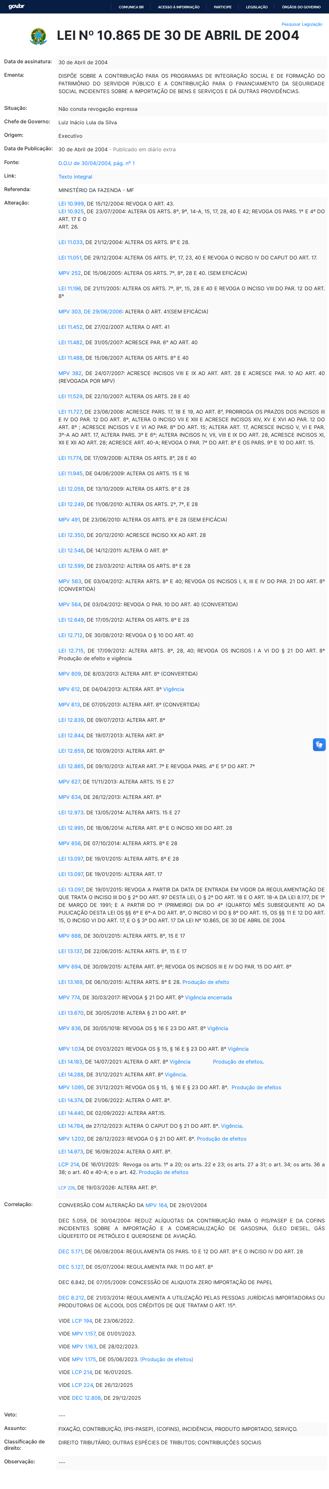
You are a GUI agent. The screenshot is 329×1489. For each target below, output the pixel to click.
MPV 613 (69, 704)
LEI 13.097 (70, 858)
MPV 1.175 (84, 1359)
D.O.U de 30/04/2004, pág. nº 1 (96, 163)
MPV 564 (69, 604)
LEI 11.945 (70, 473)
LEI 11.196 (69, 288)
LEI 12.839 (71, 720)
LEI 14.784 (70, 1126)
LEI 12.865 (71, 766)
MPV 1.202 (71, 1138)
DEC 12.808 (86, 1398)
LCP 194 (82, 1321)
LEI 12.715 (71, 650)
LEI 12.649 (71, 620)
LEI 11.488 (70, 358)
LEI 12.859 (71, 751)
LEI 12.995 (71, 828)
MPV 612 (69, 689)
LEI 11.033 (70, 242)
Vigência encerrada (208, 997)
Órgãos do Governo (301, 7)
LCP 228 (66, 1188)
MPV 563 (69, 581)
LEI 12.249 (71, 504)
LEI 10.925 (71, 211)
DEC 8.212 (71, 1297)
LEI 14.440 (71, 1113)
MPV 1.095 (71, 1087)
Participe (223, 7)
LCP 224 (82, 1385)
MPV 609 (69, 673)
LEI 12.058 (71, 489)
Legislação (257, 7)
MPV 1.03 (69, 1049)
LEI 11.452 (70, 327)
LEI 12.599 (71, 566)
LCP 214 (68, 1164)
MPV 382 (70, 373)
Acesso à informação (179, 7)
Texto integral (75, 176)
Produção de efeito (205, 982)
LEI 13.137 (70, 951)
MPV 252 (69, 273)
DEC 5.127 (70, 1267)
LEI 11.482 (70, 342)
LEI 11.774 (69, 458)
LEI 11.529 (70, 396)
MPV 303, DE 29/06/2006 (90, 311)
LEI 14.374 (70, 1100)
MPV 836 (69, 1028)
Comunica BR (131, 7)
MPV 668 (69, 936)
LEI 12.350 (71, 535)
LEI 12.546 (71, 550)
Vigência (173, 689)
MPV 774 (69, 997)
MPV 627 (69, 781)
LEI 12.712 (70, 635)
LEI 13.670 (71, 1013)
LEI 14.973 (70, 1151)
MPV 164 (156, 1205)
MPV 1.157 (83, 1333)
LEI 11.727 (70, 411)
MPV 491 (69, 519)
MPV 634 (69, 797)
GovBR (16, 7)
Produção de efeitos (237, 1061)
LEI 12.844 (71, 735)
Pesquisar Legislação (302, 24)
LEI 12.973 (71, 812)
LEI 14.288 (71, 1074)
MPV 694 (69, 966)
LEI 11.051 (69, 257)
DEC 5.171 (70, 1251)
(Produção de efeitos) (166, 1359)
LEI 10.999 (71, 203)
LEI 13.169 (70, 982)
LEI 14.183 (70, 1061)
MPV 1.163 (84, 1346)
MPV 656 (69, 843)
